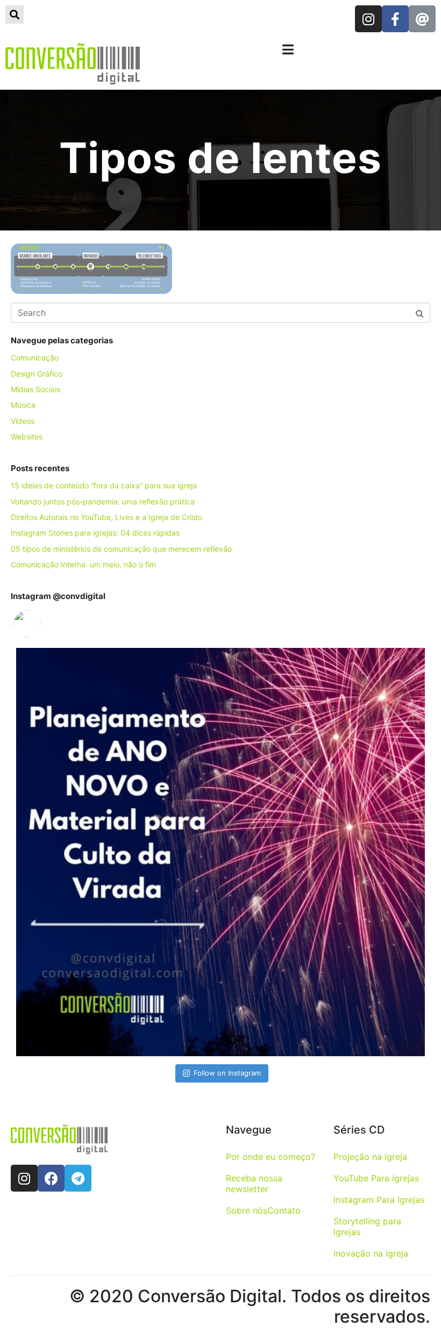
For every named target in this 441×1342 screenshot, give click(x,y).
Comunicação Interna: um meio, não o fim (83, 564)
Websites (26, 436)
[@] (43, 623)
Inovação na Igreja (370, 1253)
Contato (284, 1210)
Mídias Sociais (35, 389)
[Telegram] (78, 1178)
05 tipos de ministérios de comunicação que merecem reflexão (121, 548)
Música (23, 404)
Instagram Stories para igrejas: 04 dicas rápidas (95, 532)
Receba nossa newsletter (254, 1183)
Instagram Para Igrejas (378, 1199)
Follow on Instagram (227, 1073)
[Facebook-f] (395, 18)
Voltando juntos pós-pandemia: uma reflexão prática (103, 501)
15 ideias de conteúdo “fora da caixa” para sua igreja (104, 485)
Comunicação (35, 357)
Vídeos (22, 420)
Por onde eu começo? (270, 1156)
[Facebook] (51, 1178)
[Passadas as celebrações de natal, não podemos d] (220, 852)
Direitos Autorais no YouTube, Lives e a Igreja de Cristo (106, 517)
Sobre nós (246, 1210)
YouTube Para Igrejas (376, 1178)
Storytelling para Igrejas (367, 1226)
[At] (422, 18)
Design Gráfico (36, 373)
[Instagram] (368, 18)
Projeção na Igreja (370, 1156)
